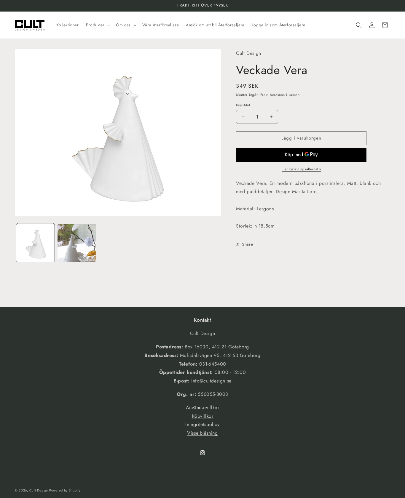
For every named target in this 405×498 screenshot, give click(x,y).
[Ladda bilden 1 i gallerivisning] (35, 243)
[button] (97, 25)
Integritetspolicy (202, 424)
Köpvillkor (202, 416)
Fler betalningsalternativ (301, 169)
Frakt (264, 94)
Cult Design (38, 490)
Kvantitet (243, 105)
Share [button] (247, 244)
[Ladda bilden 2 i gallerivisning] (77, 243)
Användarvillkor (202, 407)
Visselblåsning (202, 433)
